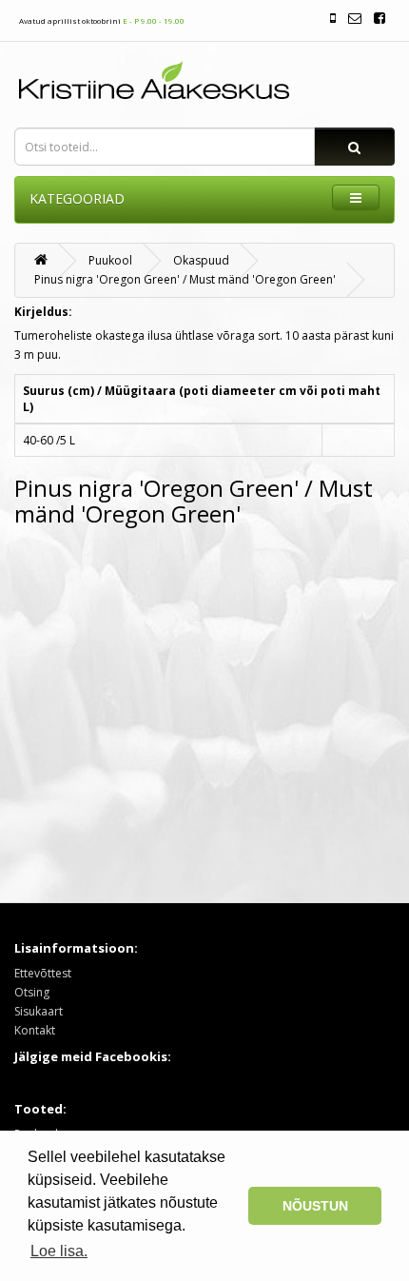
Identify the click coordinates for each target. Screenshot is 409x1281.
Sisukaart (38, 1011)
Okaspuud (201, 260)
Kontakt (34, 1030)
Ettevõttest (42, 973)
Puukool (110, 260)
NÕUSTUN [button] (315, 1205)
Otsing (31, 992)
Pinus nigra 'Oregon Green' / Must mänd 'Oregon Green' (185, 279)
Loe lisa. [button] (59, 1251)
